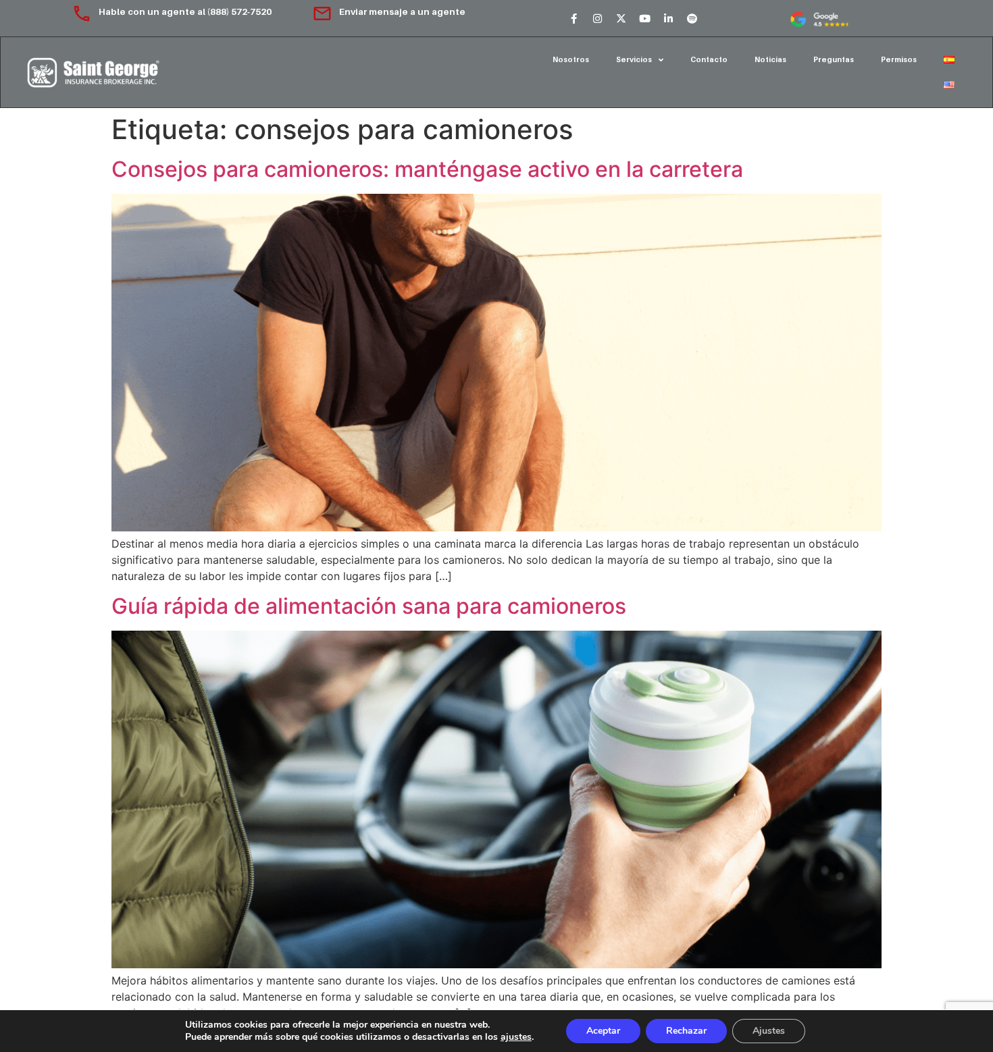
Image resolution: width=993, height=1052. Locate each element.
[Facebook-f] (573, 18)
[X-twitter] (621, 18)
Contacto (709, 59)
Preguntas (833, 59)
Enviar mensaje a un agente (402, 11)
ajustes (516, 1037)
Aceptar (603, 1030)
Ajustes (769, 1030)
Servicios (634, 59)
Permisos (899, 59)
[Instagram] (597, 18)
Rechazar (686, 1030)
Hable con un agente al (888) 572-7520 (186, 11)
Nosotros (571, 59)
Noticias (770, 59)
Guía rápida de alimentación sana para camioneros (368, 606)
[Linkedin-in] (668, 18)
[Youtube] (644, 18)
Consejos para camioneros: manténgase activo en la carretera (427, 169)
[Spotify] (692, 18)
